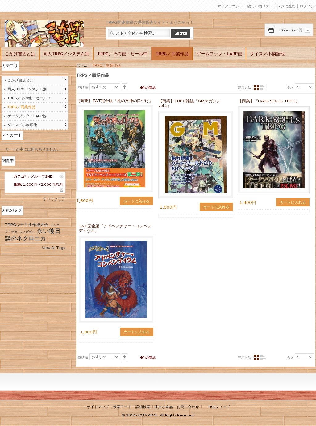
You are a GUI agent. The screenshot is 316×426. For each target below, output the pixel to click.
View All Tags (53, 247)
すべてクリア (54, 198)
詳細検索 (142, 406)
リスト (263, 88)
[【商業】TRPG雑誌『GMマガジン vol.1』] (195, 154)
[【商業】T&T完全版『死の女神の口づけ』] (114, 112)
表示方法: (245, 87)
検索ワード (122, 406)
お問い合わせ (188, 406)
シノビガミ (27, 232)
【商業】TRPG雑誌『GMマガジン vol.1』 (189, 103)
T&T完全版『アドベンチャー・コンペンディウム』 (115, 228)
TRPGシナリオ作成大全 (26, 224)
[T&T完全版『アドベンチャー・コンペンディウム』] (116, 279)
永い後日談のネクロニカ (32, 234)
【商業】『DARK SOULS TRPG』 (269, 101)
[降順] (124, 87)
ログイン (307, 6)
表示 (290, 87)
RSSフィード (219, 406)
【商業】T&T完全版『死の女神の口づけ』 (114, 100)
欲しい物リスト (260, 6)
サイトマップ (98, 406)
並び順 (83, 87)
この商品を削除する (61, 176)
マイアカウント (230, 6)
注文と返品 (163, 406)
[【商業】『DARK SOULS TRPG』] (274, 149)
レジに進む (286, 6)
